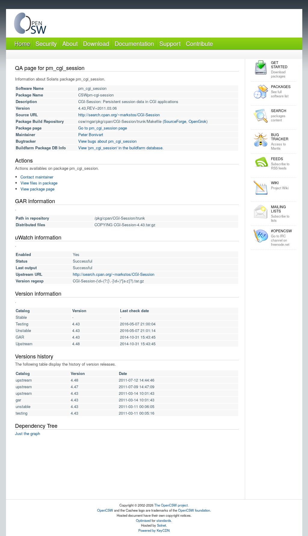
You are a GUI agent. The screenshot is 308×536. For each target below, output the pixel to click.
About (70, 43)
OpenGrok (197, 121)
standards (163, 520)
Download (96, 43)
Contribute (199, 43)
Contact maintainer (36, 177)
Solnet (161, 525)
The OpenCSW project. (171, 505)
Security (46, 43)
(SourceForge (174, 121)
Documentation (134, 43)
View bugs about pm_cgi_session (107, 141)
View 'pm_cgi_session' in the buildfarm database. (121, 148)
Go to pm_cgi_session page (102, 128)
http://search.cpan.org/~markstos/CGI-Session (119, 114)
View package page (37, 189)
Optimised (143, 520)
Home (22, 43)
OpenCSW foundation (194, 510)
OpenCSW (105, 510)
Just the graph (27, 433)
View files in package (38, 183)
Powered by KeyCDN (154, 530)
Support (169, 43)
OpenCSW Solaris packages (30, 24)
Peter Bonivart (90, 134)
